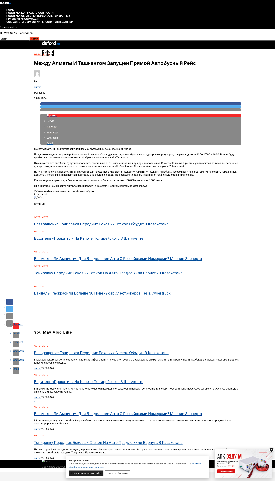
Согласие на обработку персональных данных (39, 21)
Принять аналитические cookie (86, 473)
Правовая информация (22, 18)
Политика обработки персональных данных (38, 15)
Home (10, 9)
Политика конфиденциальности (29, 12)
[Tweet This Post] (140, 106)
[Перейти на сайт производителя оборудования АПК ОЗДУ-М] (243, 463)
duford (37, 87)
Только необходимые (117, 473)
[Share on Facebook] (140, 103)
